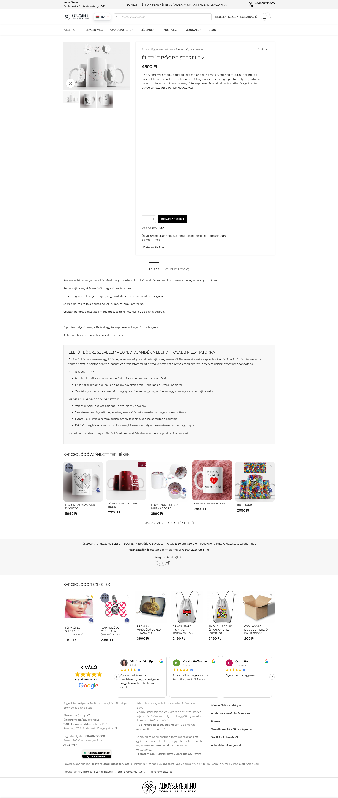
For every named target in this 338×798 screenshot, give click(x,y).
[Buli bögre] (255, 481)
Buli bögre (245, 505)
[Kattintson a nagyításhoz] (70, 83)
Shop (145, 49)
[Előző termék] (258, 49)
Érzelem (180, 543)
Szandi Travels (103, 771)
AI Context (70, 744)
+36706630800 (151, 240)
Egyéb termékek (162, 49)
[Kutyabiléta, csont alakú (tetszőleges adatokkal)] (115, 608)
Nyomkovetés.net (125, 771)
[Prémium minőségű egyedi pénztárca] (151, 607)
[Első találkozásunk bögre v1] (83, 481)
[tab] (154, 267)
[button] (272, 676)
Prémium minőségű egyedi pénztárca (149, 629)
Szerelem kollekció (199, 543)
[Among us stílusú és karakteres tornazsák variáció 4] (223, 607)
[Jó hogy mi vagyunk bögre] (126, 480)
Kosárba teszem (172, 219)
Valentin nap (248, 543)
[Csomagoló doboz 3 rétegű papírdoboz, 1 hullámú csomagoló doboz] (259, 607)
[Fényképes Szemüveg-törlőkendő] (79, 608)
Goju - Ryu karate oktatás (155, 771)
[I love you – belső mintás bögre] (169, 481)
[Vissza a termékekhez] (262, 49)
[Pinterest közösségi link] (176, 557)
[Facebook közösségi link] (172, 557)
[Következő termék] (266, 49)
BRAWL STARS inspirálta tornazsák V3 (183, 629)
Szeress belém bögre (210, 503)
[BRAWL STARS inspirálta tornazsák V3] (187, 607)
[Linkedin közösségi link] (181, 557)
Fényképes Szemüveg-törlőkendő (74, 631)
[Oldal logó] (76, 16)
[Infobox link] (84, 4)
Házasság (232, 543)
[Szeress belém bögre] (212, 480)
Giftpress (86, 771)
